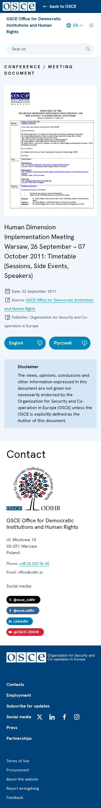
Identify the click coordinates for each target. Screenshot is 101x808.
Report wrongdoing (22, 788)
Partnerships (19, 738)
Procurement (17, 770)
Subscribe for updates (28, 706)
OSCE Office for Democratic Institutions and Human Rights (33, 25)
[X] (40, 717)
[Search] (88, 49)
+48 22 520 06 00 (34, 563)
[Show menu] (91, 25)
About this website (22, 779)
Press (12, 727)
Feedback (14, 797)
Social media (18, 717)
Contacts (15, 684)
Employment (18, 695)
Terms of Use (17, 760)
